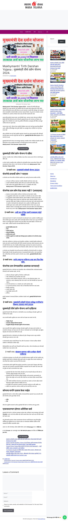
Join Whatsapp (23, 436)
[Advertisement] (34, 20)
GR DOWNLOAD (23, 148)
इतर (47, 32)
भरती (34, 32)
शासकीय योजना (28, 32)
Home (21, 32)
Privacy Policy (54, 183)
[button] (65, 517)
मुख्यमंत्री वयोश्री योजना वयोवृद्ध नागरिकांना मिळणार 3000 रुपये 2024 (28, 303)
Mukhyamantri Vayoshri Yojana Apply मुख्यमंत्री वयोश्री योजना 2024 (19, 460)
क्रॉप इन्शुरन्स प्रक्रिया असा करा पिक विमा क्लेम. (28, 260)
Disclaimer (53, 181)
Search (52, 38)
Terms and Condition (56, 185)
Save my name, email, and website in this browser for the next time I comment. (23, 505)
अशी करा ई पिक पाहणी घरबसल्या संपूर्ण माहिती (28, 213)
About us (40, 32)
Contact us (53, 178)
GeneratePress (41, 518)
